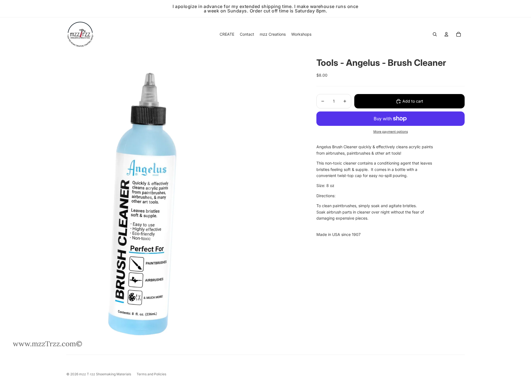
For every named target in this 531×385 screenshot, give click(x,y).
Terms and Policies (151, 374)
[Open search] (435, 34)
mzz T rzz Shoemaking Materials (105, 374)
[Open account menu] (446, 34)
